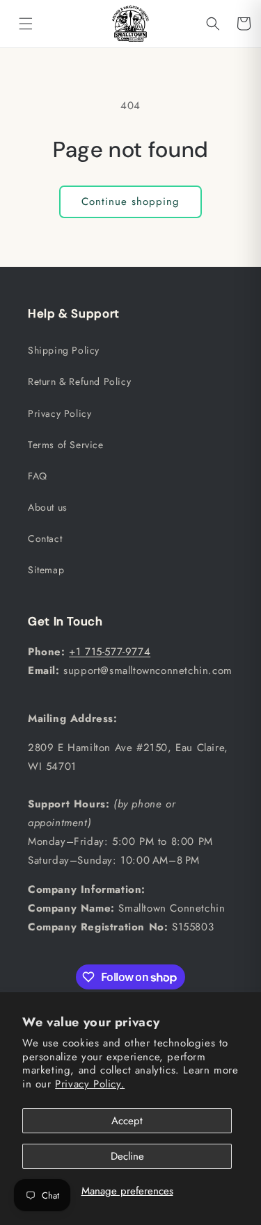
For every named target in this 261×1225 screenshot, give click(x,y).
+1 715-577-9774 (109, 651)
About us (48, 507)
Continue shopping (130, 201)
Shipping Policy (64, 350)
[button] (25, 23)
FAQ (37, 476)
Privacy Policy (59, 413)
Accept (127, 1120)
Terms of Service (66, 445)
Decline (127, 1156)
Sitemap (46, 570)
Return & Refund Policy (79, 381)
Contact (45, 538)
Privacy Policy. (90, 1084)
